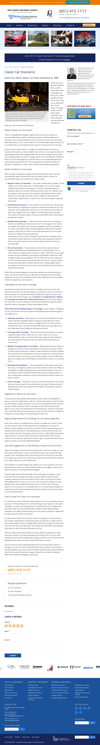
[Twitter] (80, 708)
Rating (7, 622)
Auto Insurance (15, 591)
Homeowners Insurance (35, 688)
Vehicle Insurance (14, 67)
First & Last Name (73, 136)
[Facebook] (76, 708)
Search (92, 737)
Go (22, 729)
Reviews (67, 60)
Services (19, 25)
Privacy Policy (9, 737)
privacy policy (84, 191)
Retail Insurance (79, 690)
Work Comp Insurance (81, 697)
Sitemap (17, 737)
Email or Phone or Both (74, 144)
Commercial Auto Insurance (59, 690)
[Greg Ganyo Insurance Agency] (50, 14)
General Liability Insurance (59, 698)
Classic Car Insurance (11, 693)
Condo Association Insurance (60, 693)
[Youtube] (80, 712)
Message (70, 151)
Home (9, 25)
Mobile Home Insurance (35, 693)
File (68, 165)
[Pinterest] (88, 708)
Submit (12, 656)
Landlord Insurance (34, 690)
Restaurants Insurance (81, 688)
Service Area (32, 25)
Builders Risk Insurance (58, 685)
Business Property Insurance (60, 688)
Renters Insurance (33, 695)
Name (6, 631)
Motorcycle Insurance (11, 695)
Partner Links (26, 737)
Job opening (35, 737)
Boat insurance (9, 690)
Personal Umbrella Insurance (21, 595)
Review (7, 640)
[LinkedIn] (84, 708)
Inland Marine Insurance (82, 685)
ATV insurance (15, 588)
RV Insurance (8, 698)
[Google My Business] (76, 712)
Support (45, 25)
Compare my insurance (77, 2)
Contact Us (70, 25)
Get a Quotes (84, 116)
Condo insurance (33, 685)
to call (88, 25)
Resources (57, 25)
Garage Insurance (56, 695)
